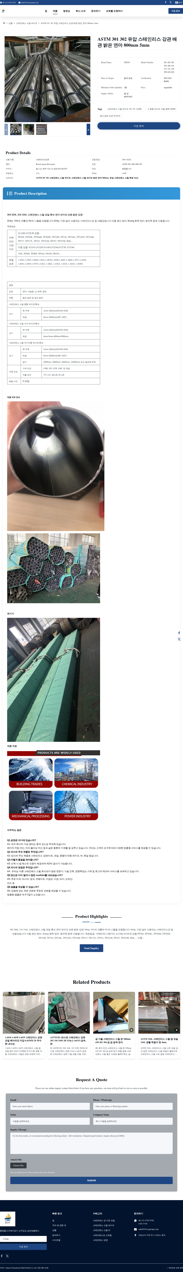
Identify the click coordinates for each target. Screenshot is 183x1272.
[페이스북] (179, 633)
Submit (91, 1180)
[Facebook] (166, 2)
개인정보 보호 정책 (175, 1268)
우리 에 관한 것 (59, 1225)
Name (13, 1114)
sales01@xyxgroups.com (29, 2)
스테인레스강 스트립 (102, 1235)
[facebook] (1, 1256)
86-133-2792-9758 (146, 1220)
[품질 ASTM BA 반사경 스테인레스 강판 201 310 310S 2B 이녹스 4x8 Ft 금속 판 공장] (69, 1013)
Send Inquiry (91, 948)
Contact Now (23, 1054)
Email (14, 1099)
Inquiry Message (19, 1129)
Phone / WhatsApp (102, 1099)
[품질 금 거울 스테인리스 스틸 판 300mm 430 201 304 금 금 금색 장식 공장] (114, 1013)
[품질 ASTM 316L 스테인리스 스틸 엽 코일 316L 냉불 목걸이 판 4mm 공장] (159, 1013)
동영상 (66, 10)
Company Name (101, 1114)
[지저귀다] (179, 639)
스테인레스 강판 (100, 1240)
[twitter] (7, 1256)
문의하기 (95, 10)
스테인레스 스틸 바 (101, 1230)
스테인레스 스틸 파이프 (26, 23)
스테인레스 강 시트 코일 (104, 1220)
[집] (4, 23)
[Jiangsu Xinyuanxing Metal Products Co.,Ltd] (3, 11)
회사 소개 (80, 10)
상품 (11, 23)
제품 (55, 10)
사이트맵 (56, 1240)
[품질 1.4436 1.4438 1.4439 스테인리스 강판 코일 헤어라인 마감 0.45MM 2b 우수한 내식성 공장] (24, 1013)
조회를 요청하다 (114, 10)
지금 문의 (175, 10)
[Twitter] (170, 2)
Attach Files (16, 1159)
